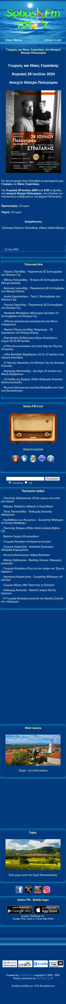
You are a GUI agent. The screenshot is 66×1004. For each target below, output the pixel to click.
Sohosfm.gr (26, 975)
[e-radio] (40, 966)
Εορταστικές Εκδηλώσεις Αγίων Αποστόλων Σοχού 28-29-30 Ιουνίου (29, 339)
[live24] (25, 966)
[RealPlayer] (42, 461)
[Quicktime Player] (51, 461)
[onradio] (9, 966)
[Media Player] (24, 461)
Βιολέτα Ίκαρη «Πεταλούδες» (21, 536)
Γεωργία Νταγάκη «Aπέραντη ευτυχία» (27, 541)
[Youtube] (37, 892)
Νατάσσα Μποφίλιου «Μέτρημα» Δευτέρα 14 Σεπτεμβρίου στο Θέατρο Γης (29, 314)
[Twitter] (28, 892)
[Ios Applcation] (46, 913)
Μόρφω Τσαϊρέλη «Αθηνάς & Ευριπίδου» (28, 506)
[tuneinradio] (56, 966)
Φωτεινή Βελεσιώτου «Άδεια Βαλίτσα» (26, 554)
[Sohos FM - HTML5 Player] (15, 461)
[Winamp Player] (33, 461)
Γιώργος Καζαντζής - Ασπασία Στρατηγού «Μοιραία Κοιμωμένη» (27, 548)
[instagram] (47, 892)
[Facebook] (19, 892)
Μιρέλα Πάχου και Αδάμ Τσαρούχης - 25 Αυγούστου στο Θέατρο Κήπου (27, 331)
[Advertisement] (33, 667)
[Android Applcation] (19, 913)
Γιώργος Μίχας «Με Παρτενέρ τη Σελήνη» (28, 584)
